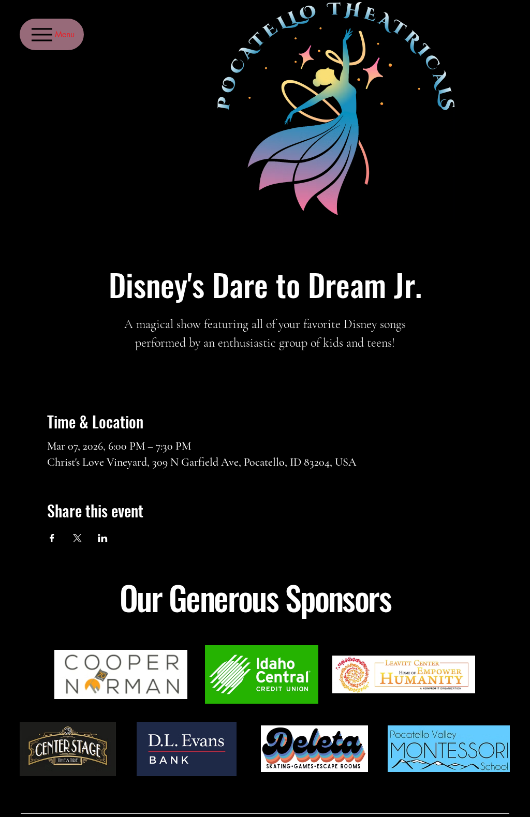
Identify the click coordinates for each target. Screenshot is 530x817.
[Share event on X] (77, 538)
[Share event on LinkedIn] (103, 538)
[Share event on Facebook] (52, 538)
